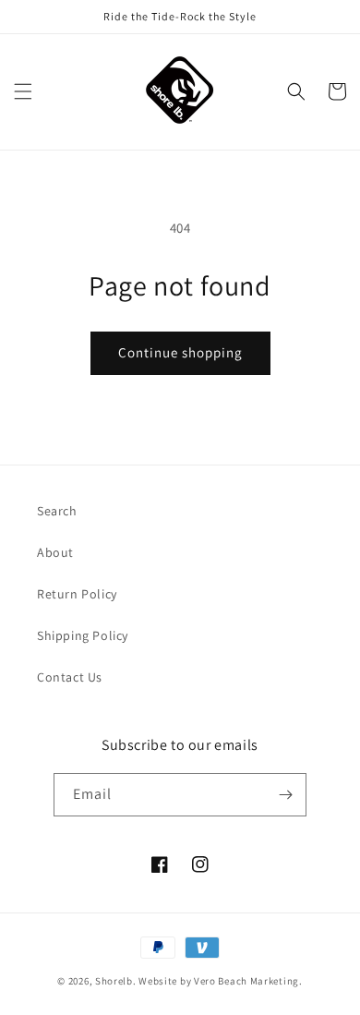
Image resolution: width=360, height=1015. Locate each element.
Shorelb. (116, 980)
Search (57, 510)
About (55, 552)
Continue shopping (180, 352)
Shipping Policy (82, 635)
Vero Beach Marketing (246, 980)
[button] (23, 91)
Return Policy (77, 594)
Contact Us (69, 677)
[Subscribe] (285, 794)
